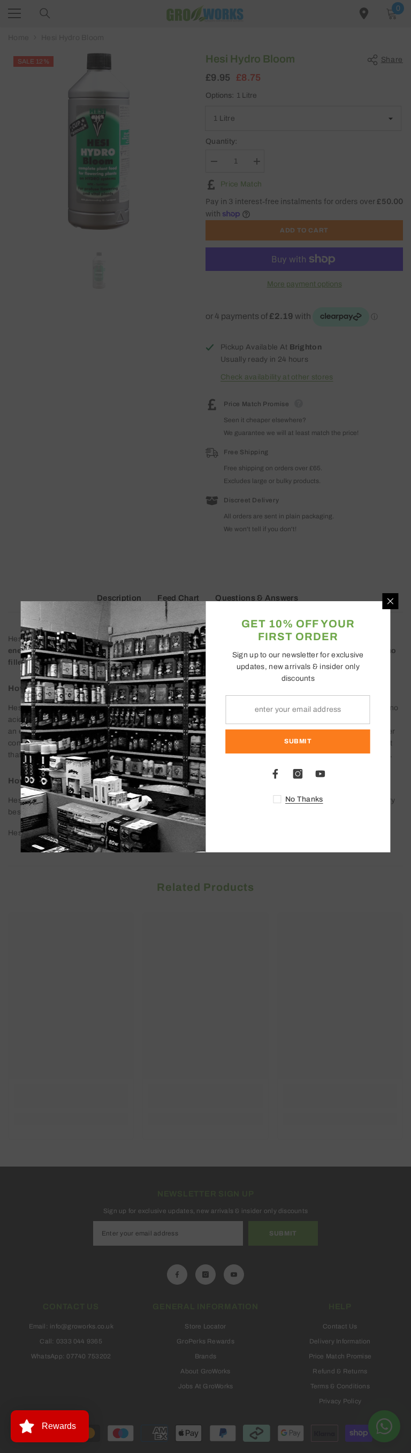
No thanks (304, 799)
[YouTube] (320, 774)
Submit (298, 741)
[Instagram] (298, 774)
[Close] (391, 601)
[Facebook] (275, 774)
